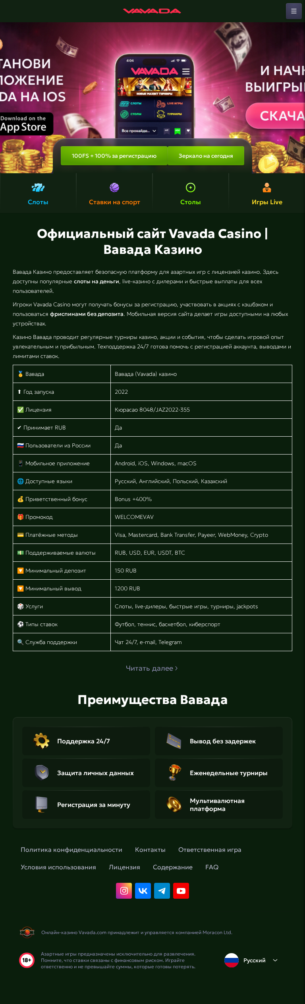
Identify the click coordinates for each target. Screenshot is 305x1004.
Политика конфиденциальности (71, 849)
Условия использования (58, 867)
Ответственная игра (209, 849)
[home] (152, 11)
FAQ (211, 867)
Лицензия (124, 867)
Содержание (173, 867)
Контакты (150, 849)
